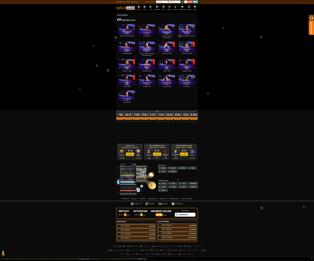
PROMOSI (189, 9)
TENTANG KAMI (125, 198)
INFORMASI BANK (152, 198)
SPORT (163, 9)
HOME (138, 9)
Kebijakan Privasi (142, 258)
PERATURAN (142, 198)
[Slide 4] (158, 158)
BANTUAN (134, 198)
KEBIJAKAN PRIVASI (173, 198)
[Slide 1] (155, 158)
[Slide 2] (156, 158)
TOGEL (144, 9)
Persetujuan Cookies (84, 258)
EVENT (195, 9)
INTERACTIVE (182, 9)
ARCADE (175, 9)
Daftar (195, 1)
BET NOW (130, 154)
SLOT (150, 9)
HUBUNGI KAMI (162, 198)
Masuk (190, 1)
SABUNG (169, 9)
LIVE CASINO (157, 9)
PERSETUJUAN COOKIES (186, 198)
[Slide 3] (157, 158)
